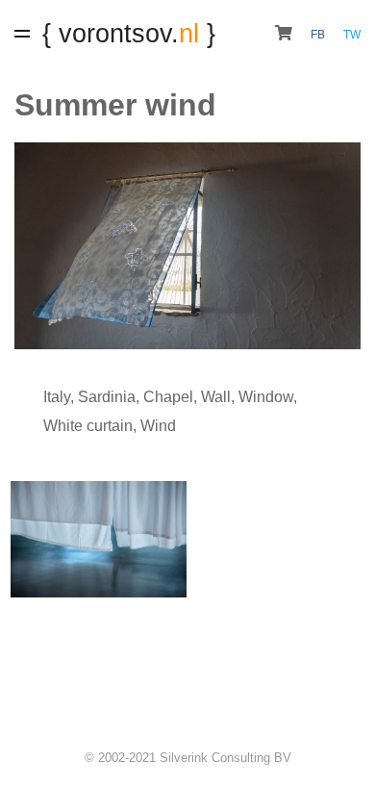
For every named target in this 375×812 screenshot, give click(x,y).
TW (352, 34)
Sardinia (107, 397)
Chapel (168, 397)
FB (319, 34)
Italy (56, 397)
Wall (216, 397)
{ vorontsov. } (128, 33)
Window (265, 397)
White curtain (88, 426)
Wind (158, 426)
